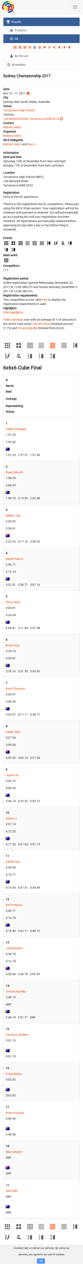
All (16, 39)
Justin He (12, 775)
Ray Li (32, 144)
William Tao (13, 515)
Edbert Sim (13, 861)
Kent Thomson (15, 688)
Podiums (20, 30)
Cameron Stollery (17, 1034)
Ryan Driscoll (14, 472)
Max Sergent (14, 1152)
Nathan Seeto (12, 127)
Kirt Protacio (14, 905)
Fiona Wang (13, 1073)
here (44, 299)
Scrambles (18, 64)
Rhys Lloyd (13, 602)
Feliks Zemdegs (13, 319)
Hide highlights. (13, 312)
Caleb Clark (13, 732)
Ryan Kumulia (15, 1112)
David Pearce (14, 559)
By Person (21, 56)
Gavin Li (11, 818)
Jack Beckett (14, 948)
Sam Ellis (11, 1191)
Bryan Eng (12, 645)
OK (41, 1261)
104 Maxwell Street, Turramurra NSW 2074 (31, 118)
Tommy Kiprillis (27, 328)
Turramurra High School (19, 110)
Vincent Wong (42, 324)
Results (16, 22)
